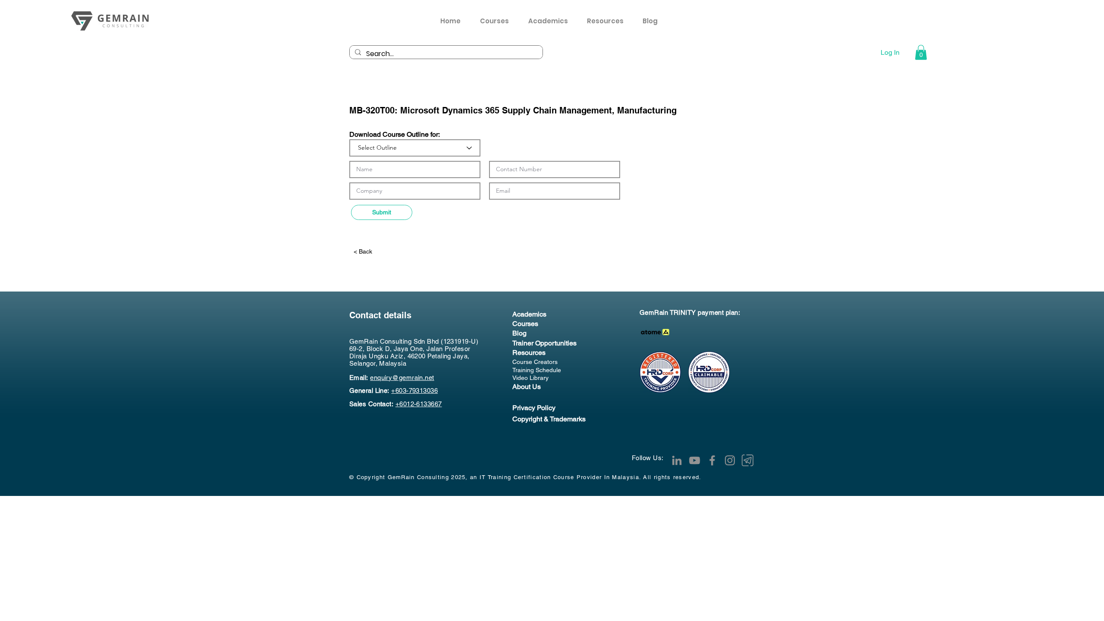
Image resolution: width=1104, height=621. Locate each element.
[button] (608, 21)
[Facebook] (712, 460)
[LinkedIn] (677, 460)
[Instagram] (730, 460)
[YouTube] (694, 460)
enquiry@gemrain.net (402, 377)
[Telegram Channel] (747, 460)
